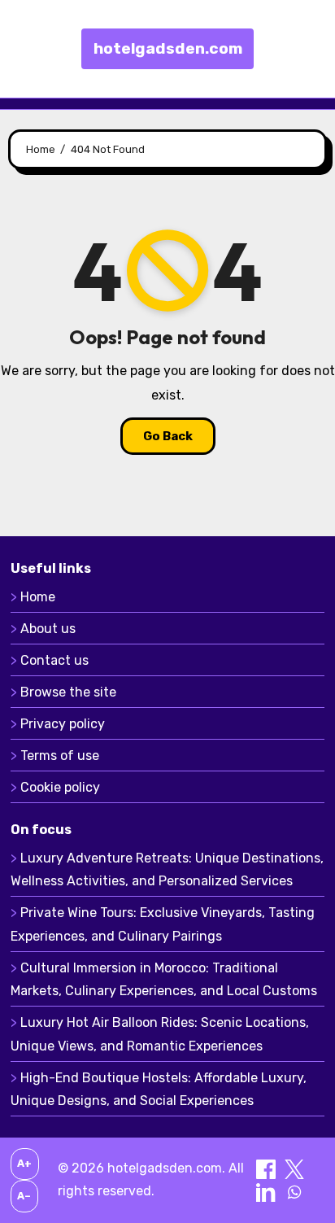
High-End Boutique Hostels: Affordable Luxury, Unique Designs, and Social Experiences (159, 1089)
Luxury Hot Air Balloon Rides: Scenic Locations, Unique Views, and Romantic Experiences (160, 1034)
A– (24, 1196)
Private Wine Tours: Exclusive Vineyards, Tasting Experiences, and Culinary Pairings (163, 924)
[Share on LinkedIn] (267, 1191)
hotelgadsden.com (168, 48)
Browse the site (68, 692)
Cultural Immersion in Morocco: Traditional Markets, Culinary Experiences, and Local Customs (164, 979)
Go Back (168, 436)
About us (48, 628)
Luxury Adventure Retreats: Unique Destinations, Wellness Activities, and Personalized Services (167, 869)
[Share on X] (294, 1168)
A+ (24, 1163)
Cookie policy (60, 787)
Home (37, 597)
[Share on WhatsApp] (294, 1191)
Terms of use (59, 755)
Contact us (54, 660)
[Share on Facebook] (267, 1168)
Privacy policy (62, 724)
